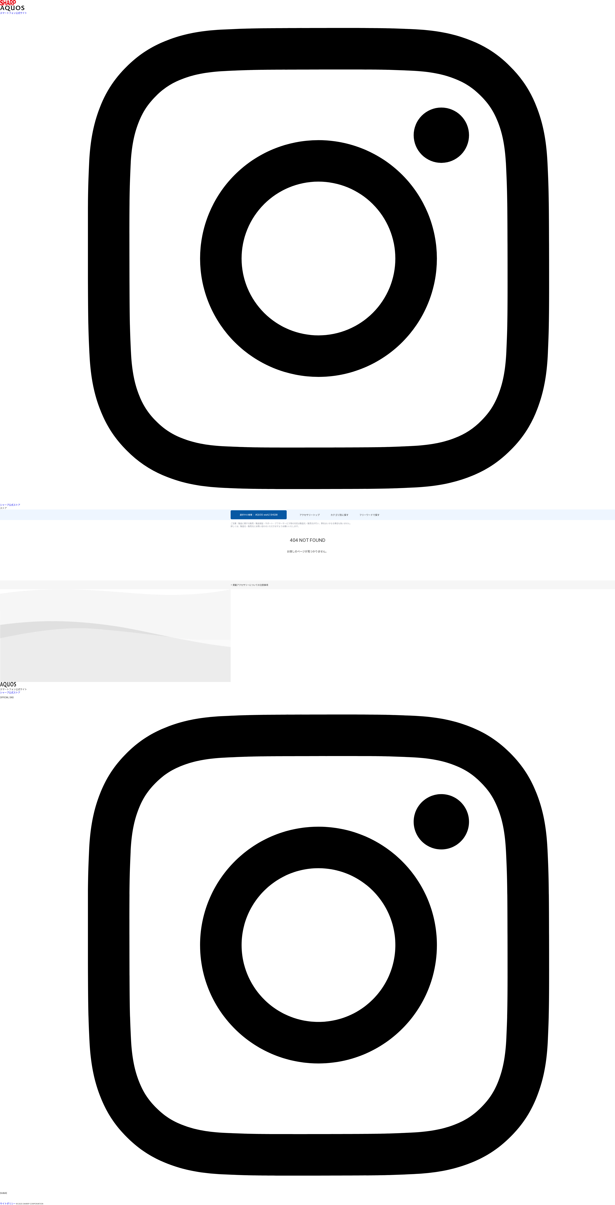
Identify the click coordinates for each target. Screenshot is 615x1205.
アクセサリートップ (309, 515)
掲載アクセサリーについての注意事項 (250, 585)
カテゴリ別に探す (339, 515)
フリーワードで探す (369, 515)
